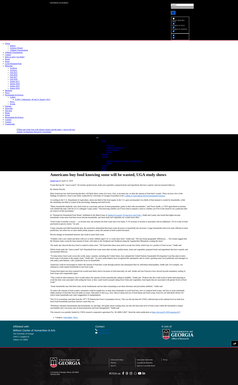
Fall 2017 (13, 77)
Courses (8, 120)
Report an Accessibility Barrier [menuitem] (146, 366)
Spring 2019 (15, 86)
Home (7, 59)
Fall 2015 (13, 73)
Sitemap (8, 106)
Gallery (13, 97)
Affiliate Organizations (115, 148)
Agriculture (67, 317)
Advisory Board (16, 48)
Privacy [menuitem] (165, 360)
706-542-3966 (102, 330)
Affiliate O (19, 50)
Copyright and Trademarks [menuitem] (145, 363)
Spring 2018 (15, 84)
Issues (7, 61)
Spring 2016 (15, 88)
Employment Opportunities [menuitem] (145, 360)
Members (8, 90)
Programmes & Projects (14, 95)
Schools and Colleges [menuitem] (117, 360)
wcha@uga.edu (104, 333)
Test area (8, 111)
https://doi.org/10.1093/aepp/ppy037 (166, 312)
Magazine (9, 66)
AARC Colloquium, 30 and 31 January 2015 (32, 99)
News (7, 93)
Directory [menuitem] (113, 363)
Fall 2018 (13, 79)
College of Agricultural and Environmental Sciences (144, 196)
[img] (123, 373)
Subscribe (9, 108)
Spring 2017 (15, 81)
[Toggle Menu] (97, 137)
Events (12, 104)
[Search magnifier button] (173, 13)
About (7, 43)
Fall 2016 (13, 75)
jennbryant (54, 181)
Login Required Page (13, 64)
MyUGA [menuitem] (113, 366)
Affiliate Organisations (14, 52)
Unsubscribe (10, 124)
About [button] (103, 143)
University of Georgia (59, 2)
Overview (110, 145)
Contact (8, 55)
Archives (13, 68)
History (13, 46)
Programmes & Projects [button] (110, 159)
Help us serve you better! (15, 57)
